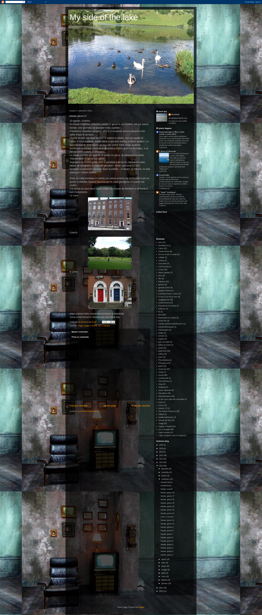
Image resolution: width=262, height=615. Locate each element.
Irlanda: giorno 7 (167, 534)
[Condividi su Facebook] (111, 322)
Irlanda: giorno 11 (167, 520)
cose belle (162, 264)
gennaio (164, 583)
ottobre (164, 476)
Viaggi (80, 326)
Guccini (162, 177)
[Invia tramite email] (103, 322)
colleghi (161, 257)
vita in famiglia (104, 326)
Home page (109, 405)
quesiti (161, 366)
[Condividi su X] (108, 322)
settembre (165, 479)
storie (160, 402)
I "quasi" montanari (167, 192)
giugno (164, 566)
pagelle (161, 339)
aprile (163, 573)
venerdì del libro (164, 420)
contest (161, 261)
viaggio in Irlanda (90, 326)
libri (159, 315)
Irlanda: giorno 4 (167, 544)
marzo (164, 576)
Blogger (141, 607)
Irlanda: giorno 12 (167, 513)
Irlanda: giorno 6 (167, 538)
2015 (161, 455)
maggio (164, 570)
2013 (161, 462)
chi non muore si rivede (167, 254)
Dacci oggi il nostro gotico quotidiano (173, 136)
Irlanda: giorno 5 (167, 541)
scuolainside (163, 378)
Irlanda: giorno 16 (167, 499)
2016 (161, 452)
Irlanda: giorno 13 (167, 510)
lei (159, 312)
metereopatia (163, 330)
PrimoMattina (163, 360)
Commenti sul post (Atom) (88, 411)
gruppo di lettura (164, 291)
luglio (163, 563)
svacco (161, 405)
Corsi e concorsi (167, 517)
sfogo (160, 384)
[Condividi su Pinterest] (113, 322)
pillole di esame (164, 345)
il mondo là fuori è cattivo (168, 294)
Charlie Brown (163, 251)
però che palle (163, 342)
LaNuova (161, 309)
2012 (161, 466)
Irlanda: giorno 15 (167, 503)
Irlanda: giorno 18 (167, 493)
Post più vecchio (141, 405)
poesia (161, 348)
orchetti (161, 336)
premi (160, 357)
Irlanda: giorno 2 (167, 551)
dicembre (165, 469)
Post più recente (78, 405)
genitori (161, 285)
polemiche (162, 351)
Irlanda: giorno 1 (167, 555)
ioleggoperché (163, 300)
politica (161, 354)
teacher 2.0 (162, 408)
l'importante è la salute (167, 306)
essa (160, 276)
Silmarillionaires (164, 396)
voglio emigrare (164, 432)
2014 (161, 459)
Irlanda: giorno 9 (167, 527)
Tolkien (161, 414)
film (159, 279)
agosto (164, 559)
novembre (165, 472)
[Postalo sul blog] (106, 322)
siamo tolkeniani (164, 390)
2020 (161, 445)
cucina (161, 270)
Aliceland (85, 322)
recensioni (162, 369)
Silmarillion (162, 393)
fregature (161, 282)
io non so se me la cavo (167, 297)
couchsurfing (163, 267)
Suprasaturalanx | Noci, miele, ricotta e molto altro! (172, 133)
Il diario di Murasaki (167, 151)
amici (160, 242)
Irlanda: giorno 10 (167, 524)
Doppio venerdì (166, 489)
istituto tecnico (164, 303)
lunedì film (162, 321)
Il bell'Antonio (166, 486)
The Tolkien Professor (167, 411)
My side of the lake (104, 17)
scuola (161, 375)
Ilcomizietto (164, 175)
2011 (161, 588)
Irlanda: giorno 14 (167, 506)
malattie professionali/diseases (170, 324)
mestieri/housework (166, 327)
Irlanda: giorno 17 (167, 496)
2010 (161, 591)
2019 (161, 448)
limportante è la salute (167, 318)
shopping (162, 387)
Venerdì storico (166, 482)
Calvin (160, 248)
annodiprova (163, 245)
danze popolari (164, 273)
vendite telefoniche (165, 417)
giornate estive (164, 288)
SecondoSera (163, 381)
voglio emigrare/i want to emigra (171, 435)
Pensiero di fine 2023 (167, 194)
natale (160, 333)
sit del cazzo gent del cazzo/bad (171, 399)
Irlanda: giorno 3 (167, 548)
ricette (160, 372)
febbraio (164, 580)
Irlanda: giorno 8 (167, 531)
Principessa (163, 363)
